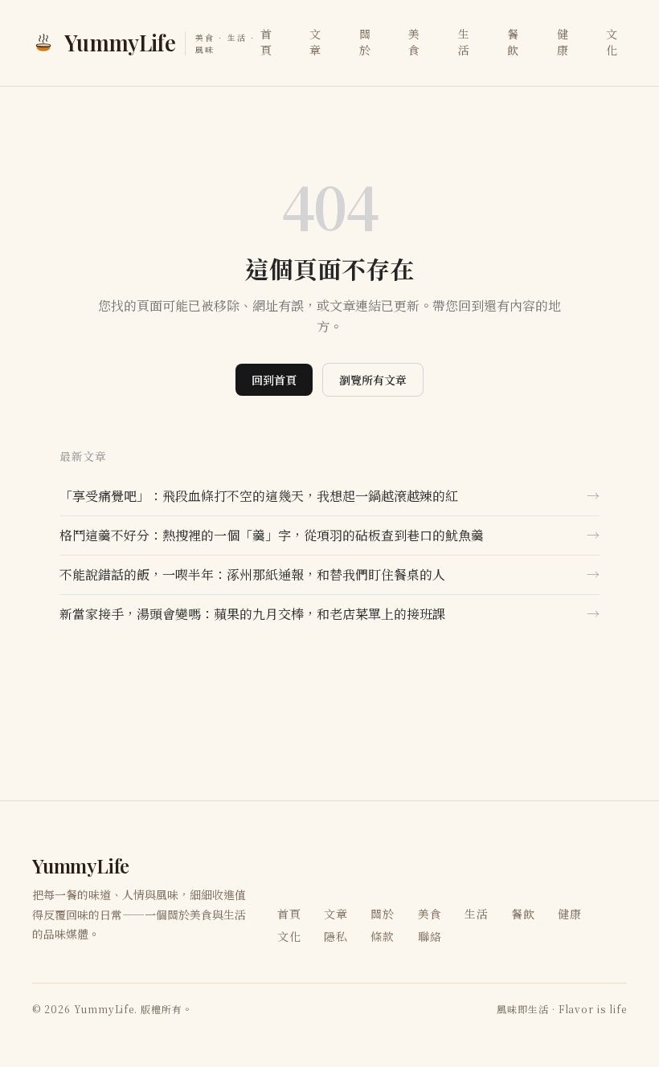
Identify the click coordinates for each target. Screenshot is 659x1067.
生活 (464, 42)
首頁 (266, 42)
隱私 (336, 936)
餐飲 (513, 42)
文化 (612, 42)
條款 (382, 936)
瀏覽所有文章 (373, 380)
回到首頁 (274, 380)
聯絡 (430, 936)
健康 (563, 42)
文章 (315, 42)
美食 (414, 42)
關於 (365, 42)
